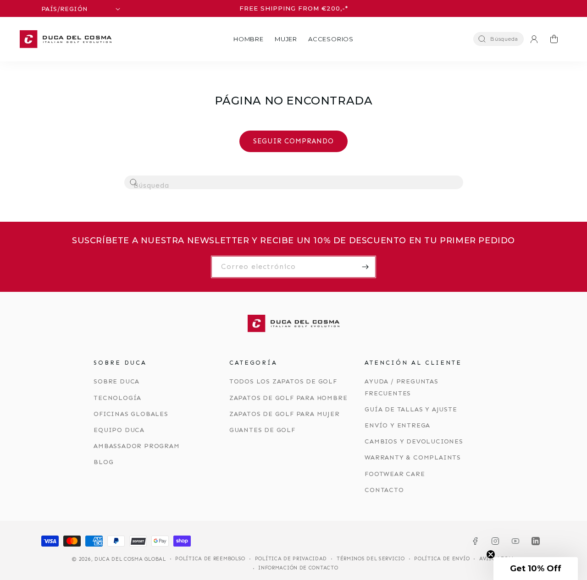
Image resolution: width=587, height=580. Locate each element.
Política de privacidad (291, 559)
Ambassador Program (136, 446)
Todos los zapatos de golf (283, 381)
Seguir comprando (293, 141)
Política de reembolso (210, 559)
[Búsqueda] (134, 183)
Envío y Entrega (397, 425)
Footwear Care (395, 474)
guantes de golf (262, 430)
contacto (384, 490)
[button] (248, 39)
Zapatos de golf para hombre (288, 398)
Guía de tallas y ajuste (411, 409)
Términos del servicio (371, 559)
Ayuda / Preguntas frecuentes (401, 387)
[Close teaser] (490, 554)
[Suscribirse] (365, 267)
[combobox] (293, 182)
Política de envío (442, 559)
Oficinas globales (131, 414)
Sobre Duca (116, 381)
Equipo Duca (119, 430)
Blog (103, 462)
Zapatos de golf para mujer (284, 414)
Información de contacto (298, 568)
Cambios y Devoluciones (414, 441)
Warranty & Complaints (413, 457)
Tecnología (117, 398)
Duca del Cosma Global (130, 559)
